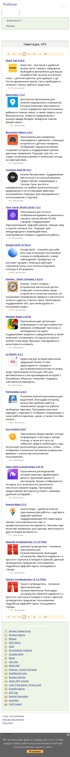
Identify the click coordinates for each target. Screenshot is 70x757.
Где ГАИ (13, 661)
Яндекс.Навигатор (20, 631)
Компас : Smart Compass (23, 669)
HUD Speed (15, 704)
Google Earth (16, 654)
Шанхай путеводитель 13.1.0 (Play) (26, 541)
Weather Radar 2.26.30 (18, 316)
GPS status (15, 642)
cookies (37, 740)
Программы (11, 13)
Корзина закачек (13, 20)
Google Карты (17, 688)
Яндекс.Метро (17, 677)
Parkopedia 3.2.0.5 (16, 391)
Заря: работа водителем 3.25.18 (24, 466)
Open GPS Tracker (19, 681)
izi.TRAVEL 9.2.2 (14, 354)
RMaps (12, 638)
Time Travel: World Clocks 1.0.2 (23, 207)
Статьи (27, 13)
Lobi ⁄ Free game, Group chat (25, 684)
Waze (12, 657)
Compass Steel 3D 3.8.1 (19, 169)
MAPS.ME (14, 665)
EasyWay (14, 700)
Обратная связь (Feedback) (13, 719)
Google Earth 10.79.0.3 (18, 244)
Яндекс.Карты (17, 634)
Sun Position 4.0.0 (16, 429)
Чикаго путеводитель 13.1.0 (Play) (26, 579)
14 (45, 54)
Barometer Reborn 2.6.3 (19, 132)
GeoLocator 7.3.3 (15, 94)
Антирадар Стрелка (20, 650)
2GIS (11, 646)
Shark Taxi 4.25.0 (15, 60)
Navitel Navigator (18, 696)
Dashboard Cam (18, 673)
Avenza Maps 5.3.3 (16, 504)
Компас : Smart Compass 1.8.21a (24, 279)
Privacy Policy (7, 723)
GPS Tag (13, 692)
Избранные (10, 26)
